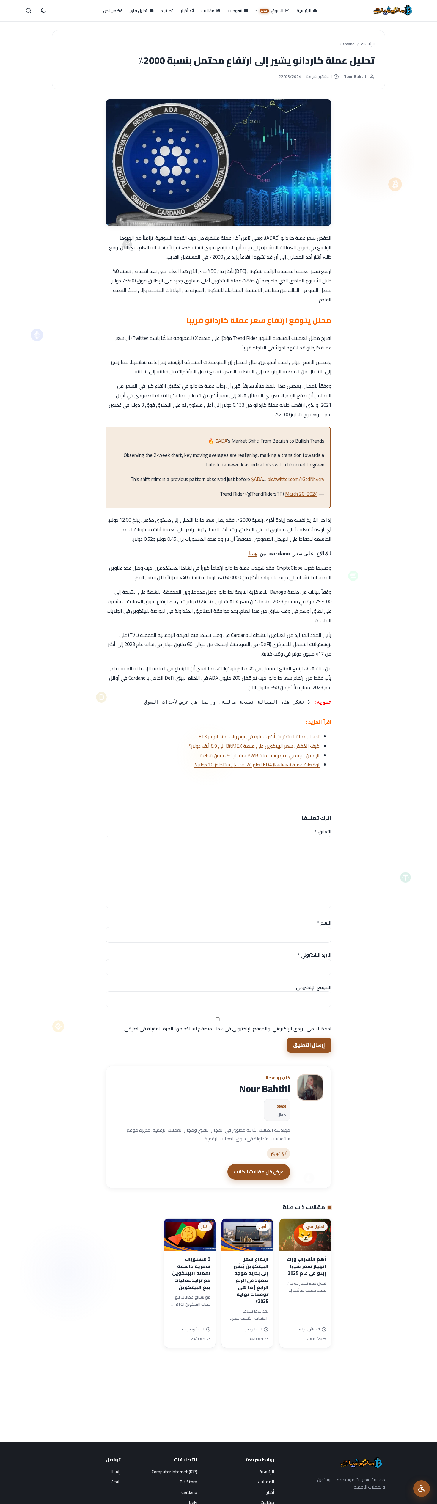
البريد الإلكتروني (314, 954)
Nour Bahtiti (355, 76)
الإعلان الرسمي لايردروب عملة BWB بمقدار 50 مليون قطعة (260, 755)
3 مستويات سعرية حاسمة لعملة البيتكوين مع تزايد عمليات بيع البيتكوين (191, 1273)
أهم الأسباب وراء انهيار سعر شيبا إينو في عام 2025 (306, 1266)
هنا (252, 554)
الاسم (324, 922)
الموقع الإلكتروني (313, 987)
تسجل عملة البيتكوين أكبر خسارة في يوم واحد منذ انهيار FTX (259, 736)
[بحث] (28, 10)
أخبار (270, 1492)
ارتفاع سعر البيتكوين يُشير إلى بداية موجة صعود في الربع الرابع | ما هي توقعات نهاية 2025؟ (250, 1280)
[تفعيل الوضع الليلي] (43, 10)
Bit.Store (188, 1482)
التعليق (323, 831)
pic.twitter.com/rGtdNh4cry (296, 479)
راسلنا (115, 1471)
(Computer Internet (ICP (174, 1471)
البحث (115, 1482)
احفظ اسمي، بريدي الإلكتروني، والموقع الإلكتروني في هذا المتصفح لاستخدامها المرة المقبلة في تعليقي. (227, 1028)
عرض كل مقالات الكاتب (259, 1171)
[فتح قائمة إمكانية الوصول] (421, 1488)
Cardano (347, 44)
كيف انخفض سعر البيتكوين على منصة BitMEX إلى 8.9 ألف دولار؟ (254, 746)
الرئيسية (368, 44)
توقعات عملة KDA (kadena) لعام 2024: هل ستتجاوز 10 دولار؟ (257, 764)
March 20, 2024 (301, 494)
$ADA (221, 441)
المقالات (266, 1482)
